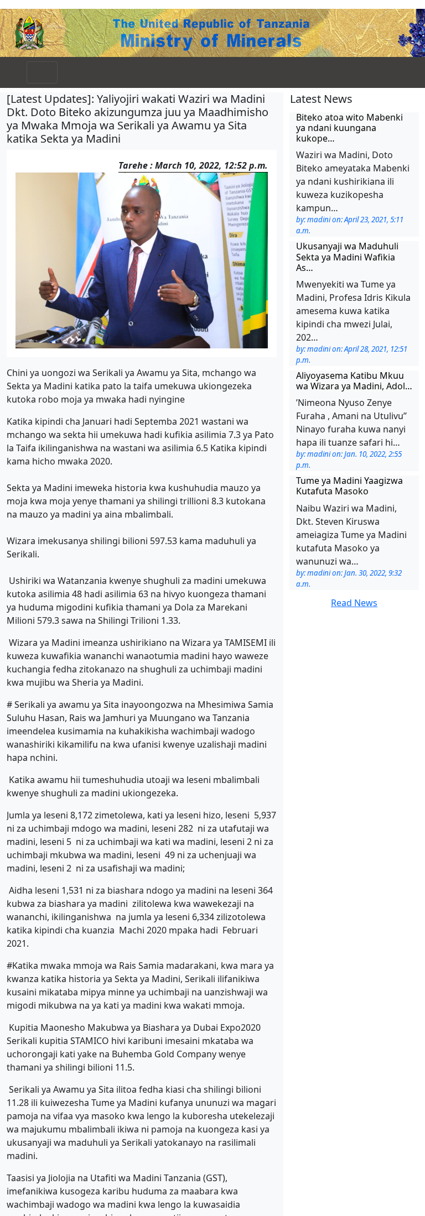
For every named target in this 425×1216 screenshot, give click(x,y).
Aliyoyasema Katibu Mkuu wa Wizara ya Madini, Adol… (354, 380)
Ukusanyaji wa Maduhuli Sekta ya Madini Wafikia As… (347, 256)
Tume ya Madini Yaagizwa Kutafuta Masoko (349, 485)
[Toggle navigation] (42, 72)
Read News (354, 603)
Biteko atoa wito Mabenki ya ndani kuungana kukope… (349, 127)
